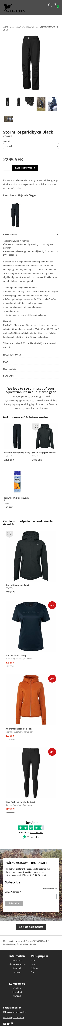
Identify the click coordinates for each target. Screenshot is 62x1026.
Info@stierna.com (16, 941)
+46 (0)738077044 (37, 941)
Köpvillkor (17, 988)
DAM (12, 26)
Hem (5, 26)
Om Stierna (17, 960)
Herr (33, 964)
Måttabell (17, 995)
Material (17, 968)
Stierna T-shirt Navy (16, 655)
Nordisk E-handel (28, 944)
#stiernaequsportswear (13, 1017)
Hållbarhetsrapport (17, 964)
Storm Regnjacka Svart (44, 452)
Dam (33, 960)
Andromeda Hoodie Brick (18, 728)
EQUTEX (7, 136)
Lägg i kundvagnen (25, 168)
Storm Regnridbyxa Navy (17, 452)
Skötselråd (17, 992)
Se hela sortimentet (31, 927)
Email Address (13, 891)
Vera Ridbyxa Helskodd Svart (20, 801)
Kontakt (17, 972)
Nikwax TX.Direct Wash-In (16, 499)
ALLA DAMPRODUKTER (27, 26)
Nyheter (34, 968)
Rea (32, 972)
